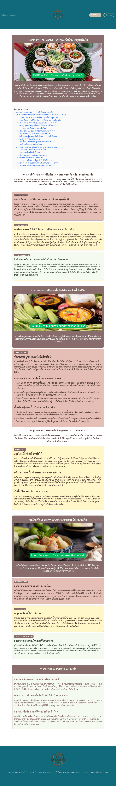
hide (25, 109)
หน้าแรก (5, 15)
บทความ (13, 15)
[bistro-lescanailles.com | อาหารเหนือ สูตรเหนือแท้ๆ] (58, 14)
